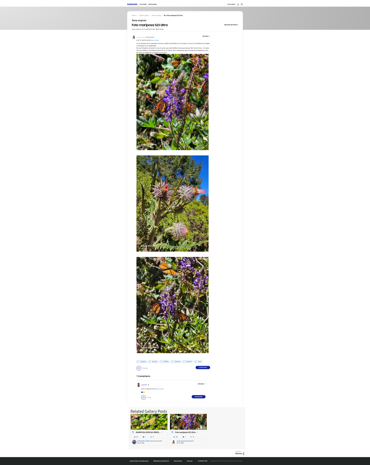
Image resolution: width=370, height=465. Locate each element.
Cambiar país (202, 461)
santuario (189, 361)
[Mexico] (132, 4)
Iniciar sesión (231, 4)
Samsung (177, 361)
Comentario (203, 367)
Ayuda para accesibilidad (139, 461)
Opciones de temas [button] (230, 25)
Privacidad (178, 461)
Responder (198, 397)
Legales (190, 461)
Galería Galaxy (152, 4)
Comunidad (143, 4)
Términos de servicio (161, 461)
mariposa (143, 361)
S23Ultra (165, 361)
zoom (199, 361)
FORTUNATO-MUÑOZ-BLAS (145, 441)
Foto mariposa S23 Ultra (185, 432)
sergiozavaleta (181, 441)
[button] (207, 36)
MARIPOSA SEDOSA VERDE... (148, 432)
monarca (154, 361)
